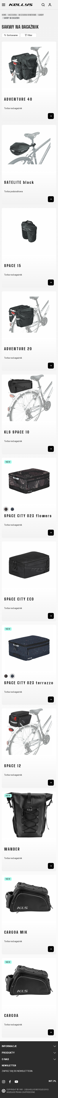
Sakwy (41, 15)
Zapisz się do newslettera (17, 1071)
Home (4, 15)
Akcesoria (12, 15)
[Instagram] (3, 1081)
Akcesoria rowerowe (27, 15)
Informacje (9, 1046)
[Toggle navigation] (3, 5)
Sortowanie (12, 35)
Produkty (8, 1052)
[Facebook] (10, 1081)
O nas (5, 1059)
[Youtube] (16, 1081)
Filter (29, 35)
